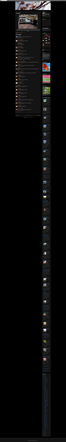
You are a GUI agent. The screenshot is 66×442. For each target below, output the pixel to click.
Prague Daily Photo (45, 149)
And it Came (45, 414)
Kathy (18, 98)
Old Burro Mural (46, 415)
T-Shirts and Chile (46, 394)
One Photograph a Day (46, 115)
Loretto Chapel (46, 396)
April (44, 386)
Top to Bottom (45, 390)
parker (18, 49)
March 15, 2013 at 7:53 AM (21, 66)
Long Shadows (46, 393)
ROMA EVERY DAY (45, 312)
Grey (47, 278)
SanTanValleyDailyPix (46, 368)
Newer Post (17, 115)
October (45, 380)
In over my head (45, 208)
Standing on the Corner (46, 424)
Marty (18, 35)
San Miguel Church (45, 389)
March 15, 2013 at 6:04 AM (21, 51)
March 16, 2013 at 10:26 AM (21, 107)
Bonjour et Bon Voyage (46, 269)
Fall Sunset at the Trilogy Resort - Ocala (48, 197)
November (45, 379)
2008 (44, 434)
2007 (44, 435)
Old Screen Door (46, 403)
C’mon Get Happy (45, 334)
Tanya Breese (19, 46)
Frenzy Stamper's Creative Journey (45, 201)
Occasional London (46, 366)
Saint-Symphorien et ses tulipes (48, 244)
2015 (44, 375)
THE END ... (47, 340)
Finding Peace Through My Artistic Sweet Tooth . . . (46, 357)
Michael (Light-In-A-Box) (20, 61)
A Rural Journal (45, 370)
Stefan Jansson (19, 39)
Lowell (18, 56)
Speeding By (45, 416)
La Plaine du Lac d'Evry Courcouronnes (48, 159)
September (45, 381)
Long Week (45, 409)
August (45, 382)
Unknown (19, 105)
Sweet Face (47, 190)
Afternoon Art (45, 392)
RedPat (18, 78)
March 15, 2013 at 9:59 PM (21, 97)
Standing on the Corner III (46, 420)
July (44, 383)
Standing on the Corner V (46, 402)
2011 (44, 431)
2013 (44, 377)
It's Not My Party (46, 411)
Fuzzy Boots (45, 395)
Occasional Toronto (46, 98)
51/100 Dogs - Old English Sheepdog (47, 253)
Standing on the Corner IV (46, 406)
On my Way (45, 417)
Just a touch (45, 413)
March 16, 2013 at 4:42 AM (21, 100)
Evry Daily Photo (45, 157)
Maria (18, 64)
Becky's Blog (45, 260)
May (44, 385)
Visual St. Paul (45, 180)
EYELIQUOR (45, 292)
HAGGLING (47, 133)
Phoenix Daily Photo (46, 107)
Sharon (18, 75)
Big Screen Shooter (45, 408)
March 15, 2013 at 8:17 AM (21, 70)
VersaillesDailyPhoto (46, 242)
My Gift (45, 412)
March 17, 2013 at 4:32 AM (21, 110)
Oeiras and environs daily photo (46, 277)
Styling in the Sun (46, 391)
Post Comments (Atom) (29, 117)
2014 (44, 376)
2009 (44, 433)
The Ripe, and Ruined (45, 176)
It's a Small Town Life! (46, 124)
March (45, 387)
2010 (44, 432)
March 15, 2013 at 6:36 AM (21, 59)
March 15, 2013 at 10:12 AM (21, 80)
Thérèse (18, 88)
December (45, 378)
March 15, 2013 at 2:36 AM (21, 41)
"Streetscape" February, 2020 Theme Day (48, 182)
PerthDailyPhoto (19, 108)
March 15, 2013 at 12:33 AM (21, 38)
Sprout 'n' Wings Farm (46, 283)
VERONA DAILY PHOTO (46, 328)
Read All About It (46, 399)
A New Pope (45, 410)
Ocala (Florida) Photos (46, 195)
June (44, 384)
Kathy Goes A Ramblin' (46, 251)
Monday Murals (48, 348)
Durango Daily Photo (46, 305)
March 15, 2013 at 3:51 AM (21, 48)
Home (28, 115)
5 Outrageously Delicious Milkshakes (48, 262)
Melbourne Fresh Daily (46, 132)
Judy (18, 85)
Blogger (37, 440)
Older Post (38, 115)
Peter (18, 95)
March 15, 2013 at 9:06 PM (21, 90)
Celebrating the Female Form (46, 400)
